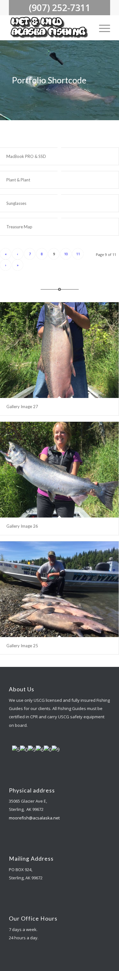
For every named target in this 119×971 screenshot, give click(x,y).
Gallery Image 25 (22, 645)
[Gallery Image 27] (59, 350)
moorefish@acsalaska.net (34, 818)
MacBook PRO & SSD (26, 156)
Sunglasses (16, 203)
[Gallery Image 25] (59, 589)
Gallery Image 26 (22, 526)
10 (66, 253)
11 (78, 253)
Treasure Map (19, 226)
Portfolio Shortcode (49, 80)
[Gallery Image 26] (59, 470)
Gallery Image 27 (22, 406)
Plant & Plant (18, 179)
